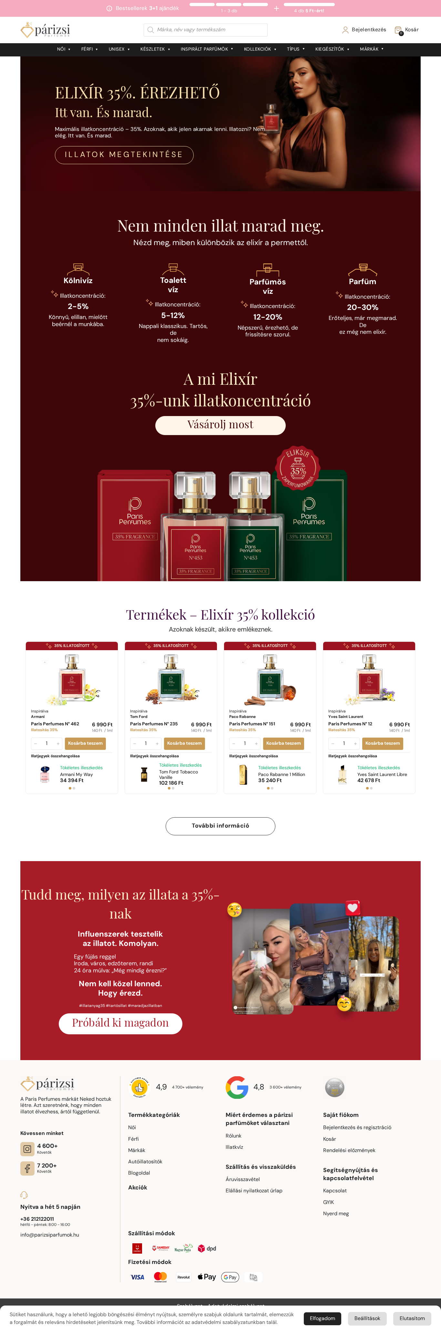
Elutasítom (412, 1318)
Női (61, 49)
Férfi (87, 49)
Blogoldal (139, 1173)
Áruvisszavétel (243, 1179)
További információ (220, 826)
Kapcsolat (335, 1191)
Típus (293, 49)
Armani (76, 774)
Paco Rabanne (281, 774)
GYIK (328, 1202)
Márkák (369, 49)
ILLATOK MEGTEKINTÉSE (124, 155)
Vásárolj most (221, 425)
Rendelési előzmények (349, 1150)
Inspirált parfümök (204, 49)
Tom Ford (178, 775)
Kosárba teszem (85, 743)
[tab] (70, 788)
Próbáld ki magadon (120, 1024)
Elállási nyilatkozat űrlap (254, 1191)
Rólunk (233, 1136)
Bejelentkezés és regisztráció (357, 1127)
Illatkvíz (234, 1147)
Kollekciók (257, 49)
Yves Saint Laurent (382, 774)
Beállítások (367, 1318)
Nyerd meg (336, 1214)
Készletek (152, 49)
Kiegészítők (329, 49)
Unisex (117, 49)
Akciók (137, 1188)
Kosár (329, 1139)
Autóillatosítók (145, 1162)
